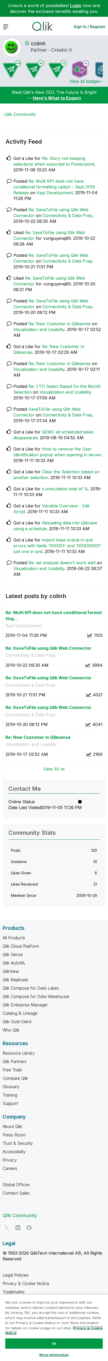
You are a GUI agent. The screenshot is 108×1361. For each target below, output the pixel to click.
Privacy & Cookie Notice (26, 1283)
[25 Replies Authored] (57, 68)
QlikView (11, 971)
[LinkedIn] (18, 1228)
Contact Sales (16, 1193)
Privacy (10, 1160)
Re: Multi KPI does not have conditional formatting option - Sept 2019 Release (54, 186)
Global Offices (16, 1184)
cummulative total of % (65, 488)
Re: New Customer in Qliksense (59, 323)
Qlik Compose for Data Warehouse (36, 996)
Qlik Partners (14, 1061)
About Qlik (12, 1126)
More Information (54, 1355)
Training (10, 1095)
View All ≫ (54, 769)
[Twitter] (6, 1228)
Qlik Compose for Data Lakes (31, 988)
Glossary (11, 1086)
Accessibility (14, 1151)
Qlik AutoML (14, 963)
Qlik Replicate (15, 979)
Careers (10, 1168)
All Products (14, 937)
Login (75, 5)
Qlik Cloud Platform (21, 946)
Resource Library (19, 1053)
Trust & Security (18, 1143)
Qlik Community (20, 114)
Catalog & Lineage (20, 1013)
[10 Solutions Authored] (80, 68)
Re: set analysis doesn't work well (61, 562)
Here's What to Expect (57, 98)
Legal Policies (16, 1275)
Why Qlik (11, 1030)
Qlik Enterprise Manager (25, 1004)
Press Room (14, 1134)
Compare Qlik (15, 1078)
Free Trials (12, 1069)
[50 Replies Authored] (34, 68)
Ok (54, 1343)
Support (10, 1103)
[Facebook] (29, 1228)
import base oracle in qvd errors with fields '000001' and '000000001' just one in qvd (57, 545)
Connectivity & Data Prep (67, 215)
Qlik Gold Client (17, 1021)
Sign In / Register (89, 26)
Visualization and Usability (38, 329)
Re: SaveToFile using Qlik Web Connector (48, 648)
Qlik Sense (13, 954)
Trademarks (14, 1291)
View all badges (84, 81)
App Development (55, 192)
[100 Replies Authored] (12, 68)
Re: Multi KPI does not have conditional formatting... (54, 615)
